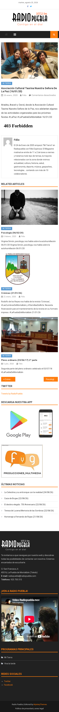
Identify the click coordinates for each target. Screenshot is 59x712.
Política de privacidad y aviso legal (29, 708)
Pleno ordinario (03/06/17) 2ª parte (19, 360)
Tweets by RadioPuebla (11, 394)
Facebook (8, 685)
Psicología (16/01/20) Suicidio (52, 379)
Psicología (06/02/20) (12, 233)
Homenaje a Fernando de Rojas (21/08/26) (23, 517)
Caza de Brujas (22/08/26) (16, 498)
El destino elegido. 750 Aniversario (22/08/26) (25, 504)
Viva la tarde (9, 663)
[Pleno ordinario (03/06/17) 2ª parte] (29, 334)
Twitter (7, 681)
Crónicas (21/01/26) (11, 293)
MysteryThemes (40, 704)
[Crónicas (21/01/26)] (29, 269)
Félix (24, 95)
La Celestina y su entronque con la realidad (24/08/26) (28, 492)
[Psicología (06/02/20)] (29, 207)
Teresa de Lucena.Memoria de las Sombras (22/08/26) (29, 510)
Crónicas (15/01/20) (10, 379)
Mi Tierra (7, 83)
